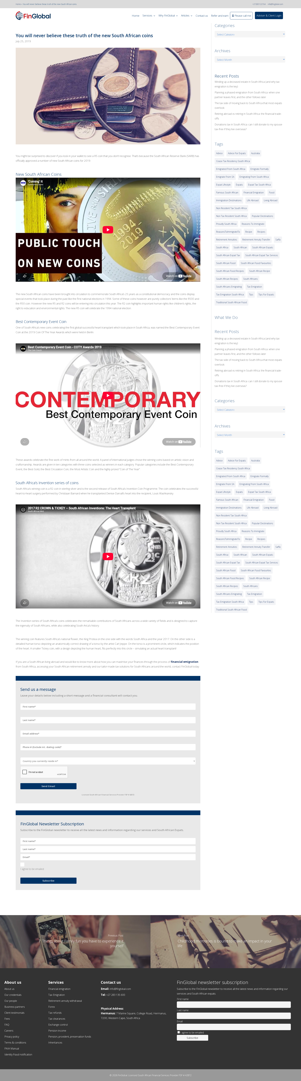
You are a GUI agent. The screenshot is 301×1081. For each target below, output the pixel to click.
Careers (8, 1030)
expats (239, 184)
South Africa (222, 247)
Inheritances (55, 1042)
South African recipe (259, 270)
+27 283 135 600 (115, 995)
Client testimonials (14, 1012)
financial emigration (254, 192)
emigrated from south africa (230, 168)
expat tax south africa (259, 184)
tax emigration (254, 286)
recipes (261, 231)
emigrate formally (260, 168)
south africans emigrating (229, 286)
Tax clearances (56, 1018)
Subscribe (48, 880)
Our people (10, 1001)
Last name (183, 1010)
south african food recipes (230, 270)
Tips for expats (266, 294)
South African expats (262, 247)
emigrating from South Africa (254, 176)
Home (18, 4)
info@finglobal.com (275, 4)
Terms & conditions (15, 1042)
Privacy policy (11, 1036)
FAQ (6, 1024)
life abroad (253, 200)
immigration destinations (229, 200)
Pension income (57, 1030)
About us (9, 989)
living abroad (270, 200)
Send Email (48, 786)
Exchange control (58, 1024)
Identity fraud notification (18, 1054)
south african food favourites (256, 263)
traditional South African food (231, 302)
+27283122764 (259, 4)
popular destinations (262, 216)
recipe (248, 231)
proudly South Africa (226, 223)
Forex (51, 1006)
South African (240, 247)
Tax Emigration (56, 995)
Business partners (14, 1006)
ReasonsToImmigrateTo (228, 231)
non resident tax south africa (231, 208)
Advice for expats (237, 153)
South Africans (250, 278)
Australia (255, 153)
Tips (251, 294)
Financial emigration (59, 989)
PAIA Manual (11, 1048)
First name (183, 999)
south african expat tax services (261, 255)
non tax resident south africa (231, 216)
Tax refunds (55, 1012)
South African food (225, 263)
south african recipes (227, 278)
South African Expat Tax (228, 255)
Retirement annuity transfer (256, 239)
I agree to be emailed (32, 869)
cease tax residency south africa (233, 161)
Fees (7, 1018)
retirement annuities (226, 239)
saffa (277, 239)
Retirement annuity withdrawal (65, 1001)
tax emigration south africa (230, 294)
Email (180, 1021)
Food (271, 192)
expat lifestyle (223, 184)
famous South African (227, 192)
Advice (219, 153)
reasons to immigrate (253, 223)
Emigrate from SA (225, 176)
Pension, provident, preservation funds (69, 1036)
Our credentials (12, 995)
